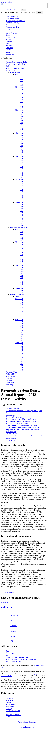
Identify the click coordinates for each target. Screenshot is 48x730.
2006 (21, 121)
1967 (21, 211)
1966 (21, 213)
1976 (21, 190)
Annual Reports (11, 70)
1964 (21, 217)
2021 (21, 85)
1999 (21, 137)
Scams (8, 717)
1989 (21, 160)
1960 (21, 225)
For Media (9, 698)
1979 (21, 183)
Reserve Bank (15, 72)
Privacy (8, 702)
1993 (21, 150)
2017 (21, 95)
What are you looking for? (10, 12)
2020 (21, 89)
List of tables (10, 440)
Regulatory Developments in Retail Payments (22, 421)
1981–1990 (19, 156)
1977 (21, 188)
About (17, 297)
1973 (21, 196)
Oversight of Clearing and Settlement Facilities (23, 427)
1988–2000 (19, 343)
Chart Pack (10, 41)
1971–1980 (19, 179)
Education (9, 48)
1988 (21, 162)
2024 (21, 79)
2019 (21, 91)
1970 (21, 204)
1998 (21, 139)
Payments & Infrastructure (15, 21)
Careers (8, 50)
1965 (21, 215)
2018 (21, 93)
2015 (21, 100)
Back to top (9, 593)
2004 (21, 125)
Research (9, 43)
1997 (21, 142)
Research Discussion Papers (16, 68)
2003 (21, 127)
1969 (21, 206)
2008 (21, 116)
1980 (21, 181)
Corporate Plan (11, 372)
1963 (21, 219)
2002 (21, 129)
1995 (21, 146)
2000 (21, 135)
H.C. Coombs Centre (13, 661)
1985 (21, 169)
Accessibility (10, 704)
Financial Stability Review (15, 64)
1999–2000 (19, 288)
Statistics (9, 39)
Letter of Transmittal (13, 409)
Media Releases (11, 33)
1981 (21, 177)
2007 (21, 118)
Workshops (10, 385)
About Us (9, 29)
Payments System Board (19, 227)
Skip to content (6, 2)
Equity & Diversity (17, 294)
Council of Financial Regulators (17, 657)
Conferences (10, 383)
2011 (21, 108)
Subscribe (4, 603)
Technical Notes (11, 374)
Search (39, 12)
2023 (21, 81)
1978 (21, 186)
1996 (21, 144)
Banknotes (9, 25)
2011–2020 (19, 87)
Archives (9, 46)
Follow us (6, 607)
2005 (21, 123)
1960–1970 (19, 202)
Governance (10, 415)
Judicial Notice (11, 700)
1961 (21, 223)
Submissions (10, 376)
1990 (21, 158)
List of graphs (11, 438)
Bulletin (8, 66)
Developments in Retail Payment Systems (21, 419)
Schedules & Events (13, 711)
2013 (21, 104)
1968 (21, 209)
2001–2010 (19, 110)
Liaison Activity (11, 434)
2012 (21, 106)
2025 (21, 77)
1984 (21, 171)
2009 (21, 114)
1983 (21, 173)
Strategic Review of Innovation (17, 423)
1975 (21, 192)
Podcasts (9, 380)
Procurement (10, 707)
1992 (21, 152)
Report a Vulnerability (14, 715)
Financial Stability (12, 23)
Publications (10, 37)
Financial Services (12, 27)
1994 (21, 148)
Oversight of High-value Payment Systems (21, 425)
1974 (21, 194)
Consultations (11, 378)
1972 (21, 198)
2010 (21, 112)
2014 (21, 102)
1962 (21, 221)
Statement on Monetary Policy (17, 62)
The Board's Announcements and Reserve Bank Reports (26, 436)
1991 (21, 154)
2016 (21, 97)
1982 (21, 175)
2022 (21, 83)
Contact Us (10, 54)
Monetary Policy (12, 16)
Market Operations (12, 19)
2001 (21, 131)
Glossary (9, 709)
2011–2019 (19, 299)
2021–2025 (19, 74)
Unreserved (10, 653)
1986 (21, 167)
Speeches (9, 35)
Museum (9, 655)
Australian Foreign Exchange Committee (21, 659)
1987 (21, 165)
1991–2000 (19, 133)
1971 (21, 200)
